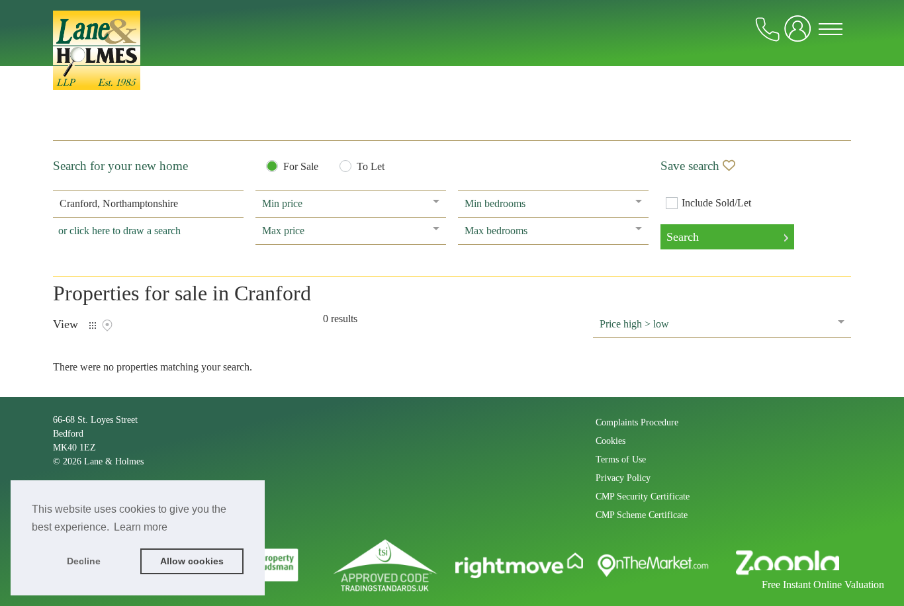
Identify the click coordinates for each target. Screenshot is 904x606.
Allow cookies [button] (192, 561)
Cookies (610, 441)
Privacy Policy (623, 478)
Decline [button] (84, 561)
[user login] (800, 34)
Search (682, 236)
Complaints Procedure (637, 422)
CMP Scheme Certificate (642, 515)
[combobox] (148, 204)
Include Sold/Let (716, 203)
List (93, 325)
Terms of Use (621, 459)
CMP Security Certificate (643, 496)
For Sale (300, 166)
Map (107, 325)
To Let (370, 166)
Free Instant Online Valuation (823, 584)
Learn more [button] (140, 527)
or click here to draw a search (119, 230)
